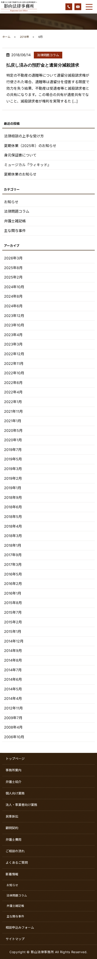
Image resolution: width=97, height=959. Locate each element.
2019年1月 (12, 488)
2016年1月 (12, 593)
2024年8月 (13, 296)
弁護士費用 (13, 839)
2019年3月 (13, 468)
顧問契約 (12, 828)
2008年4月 (13, 727)
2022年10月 (14, 373)
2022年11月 (13, 363)
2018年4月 (13, 526)
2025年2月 (13, 277)
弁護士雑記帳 (15, 221)
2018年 (24, 36)
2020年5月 (13, 430)
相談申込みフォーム (20, 927)
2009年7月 (13, 718)
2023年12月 (14, 315)
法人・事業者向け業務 (21, 805)
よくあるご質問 (17, 862)
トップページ (15, 759)
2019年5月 (13, 459)
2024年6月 (13, 306)
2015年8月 (13, 602)
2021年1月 (12, 421)
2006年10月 (14, 737)
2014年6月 (13, 679)
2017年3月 (13, 564)
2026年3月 (13, 258)
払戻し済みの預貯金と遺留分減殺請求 (42, 65)
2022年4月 (13, 392)
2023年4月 (13, 334)
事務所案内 (13, 770)
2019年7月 (13, 449)
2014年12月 (13, 641)
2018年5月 (13, 516)
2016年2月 (13, 583)
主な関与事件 (15, 230)
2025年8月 (13, 267)
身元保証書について (20, 155)
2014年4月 (13, 698)
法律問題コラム (48, 55)
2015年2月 (13, 622)
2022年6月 (13, 382)
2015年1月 (12, 631)
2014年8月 (13, 660)
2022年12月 (14, 354)
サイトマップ (15, 939)
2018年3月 (13, 535)
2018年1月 (12, 545)
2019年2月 (13, 478)
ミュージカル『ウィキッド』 (27, 165)
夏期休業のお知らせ (20, 174)
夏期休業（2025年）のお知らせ (30, 145)
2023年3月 (13, 344)
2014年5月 (13, 689)
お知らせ (11, 202)
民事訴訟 (12, 816)
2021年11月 (13, 411)
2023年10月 (14, 325)
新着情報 (12, 874)
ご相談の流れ (15, 851)
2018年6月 (13, 507)
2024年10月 (14, 287)
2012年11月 (13, 708)
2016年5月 (13, 574)
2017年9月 (13, 555)
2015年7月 (13, 612)
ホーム (6, 36)
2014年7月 (13, 670)
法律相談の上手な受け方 (24, 136)
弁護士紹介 (13, 782)
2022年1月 (13, 401)
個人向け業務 (15, 793)
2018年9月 (13, 497)
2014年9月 (13, 650)
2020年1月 (13, 440)
